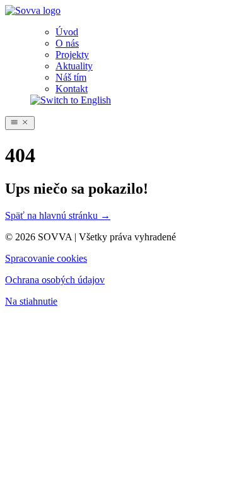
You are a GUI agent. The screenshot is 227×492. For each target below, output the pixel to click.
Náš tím (70, 77)
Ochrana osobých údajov (55, 279)
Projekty (72, 54)
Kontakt (71, 88)
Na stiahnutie (31, 301)
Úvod (66, 31)
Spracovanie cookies (46, 258)
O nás (67, 43)
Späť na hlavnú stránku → (57, 215)
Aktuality (74, 66)
